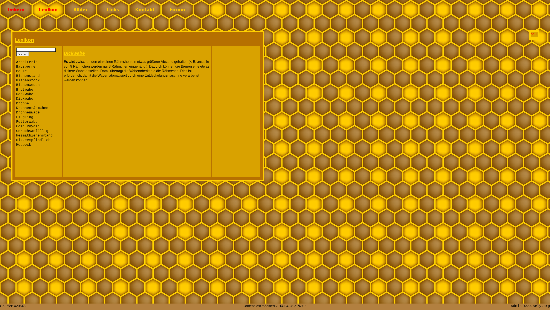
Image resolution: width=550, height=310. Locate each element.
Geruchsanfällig (32, 131)
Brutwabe (24, 90)
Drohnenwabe (28, 113)
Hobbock (23, 145)
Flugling (24, 117)
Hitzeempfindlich (33, 140)
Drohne (22, 103)
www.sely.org (537, 306)
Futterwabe (27, 122)
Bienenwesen (28, 85)
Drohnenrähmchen (32, 108)
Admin (516, 306)
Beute (21, 71)
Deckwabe (24, 94)
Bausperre (25, 67)
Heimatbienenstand (34, 136)
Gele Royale (28, 126)
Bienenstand (28, 76)
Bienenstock (28, 80)
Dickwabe (24, 99)
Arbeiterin (27, 62)
